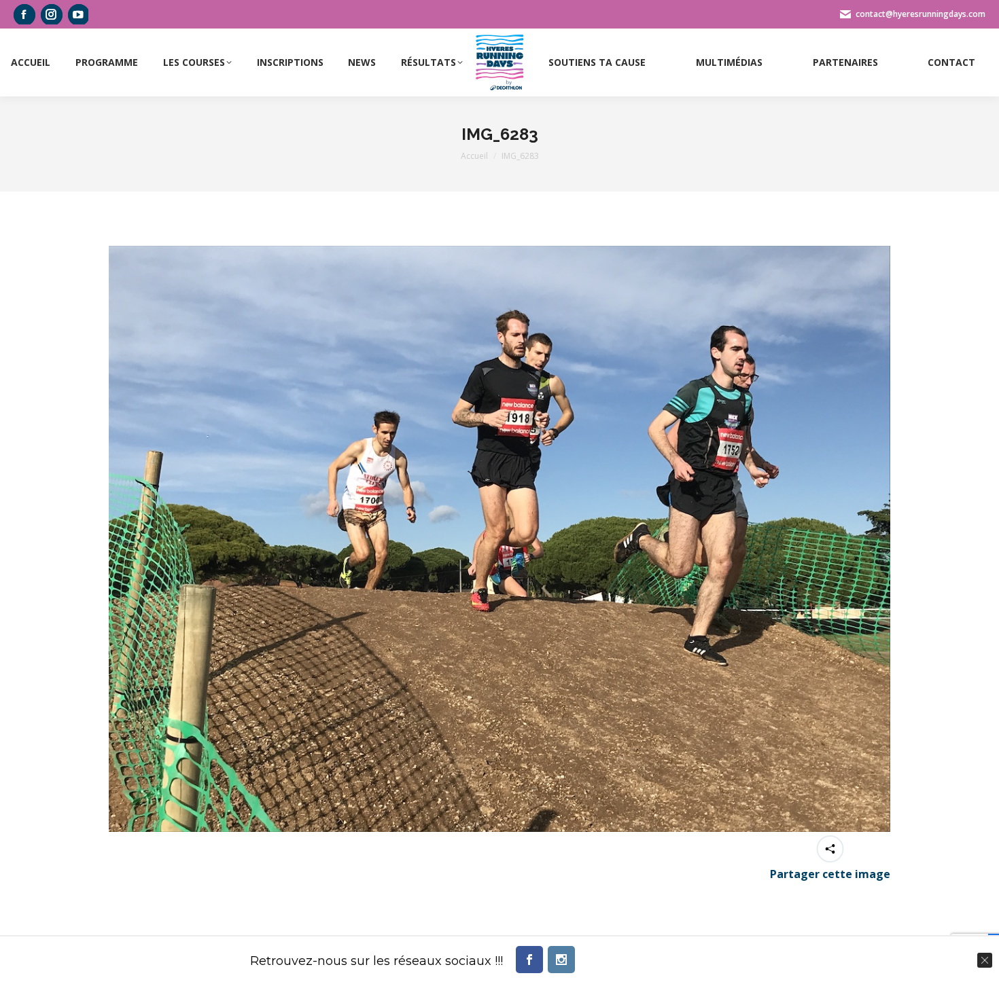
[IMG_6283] (499, 539)
